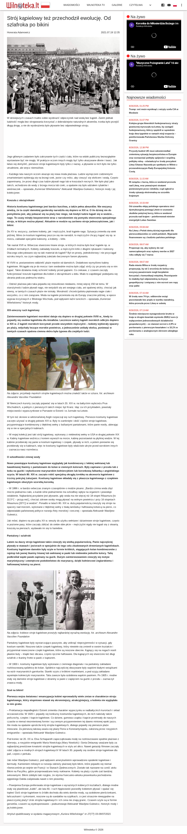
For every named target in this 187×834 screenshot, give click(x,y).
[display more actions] (181, 5)
